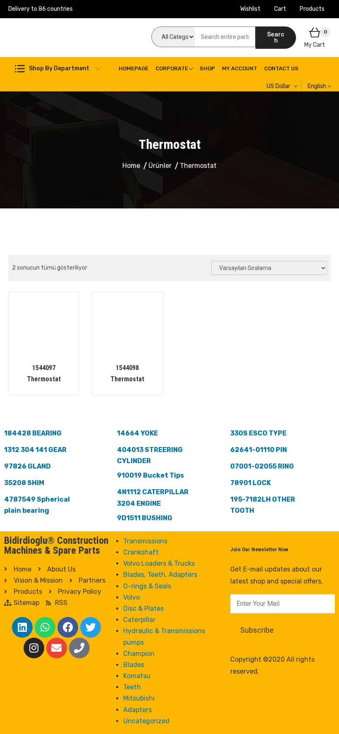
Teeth (132, 687)
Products (312, 8)
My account (239, 68)
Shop (207, 68)
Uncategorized (146, 721)
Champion (139, 653)
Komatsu (136, 676)
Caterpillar (139, 620)
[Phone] (79, 648)
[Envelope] (56, 648)
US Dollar (278, 86)
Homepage (133, 68)
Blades (133, 665)
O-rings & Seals (147, 586)
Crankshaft (141, 552)
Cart (280, 8)
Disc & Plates (143, 608)
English (317, 86)
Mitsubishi (139, 698)
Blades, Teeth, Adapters (160, 575)
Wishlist (250, 8)
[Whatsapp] (45, 627)
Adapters (137, 710)
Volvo (131, 597)
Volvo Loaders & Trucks (159, 563)
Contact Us (281, 68)
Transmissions (145, 541)
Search (275, 37)
